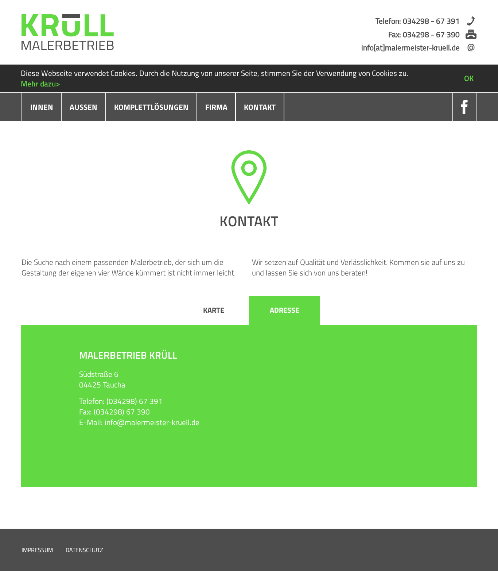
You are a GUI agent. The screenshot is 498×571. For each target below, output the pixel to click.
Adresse (284, 310)
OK (469, 78)
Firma (216, 107)
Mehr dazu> (40, 83)
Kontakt (260, 107)
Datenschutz (84, 550)
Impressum (37, 550)
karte (213, 310)
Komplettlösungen (151, 107)
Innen (41, 107)
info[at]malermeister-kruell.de (410, 47)
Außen (83, 107)
